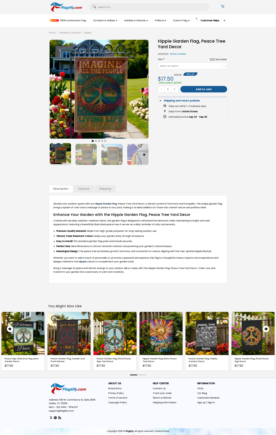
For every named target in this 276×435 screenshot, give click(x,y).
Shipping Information (164, 402)
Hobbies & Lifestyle (134, 20)
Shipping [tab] (105, 188)
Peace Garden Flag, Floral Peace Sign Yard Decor (114, 360)
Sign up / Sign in (206, 402)
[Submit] (91, 7)
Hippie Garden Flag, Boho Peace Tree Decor (160, 360)
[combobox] (159, 66)
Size (160, 59)
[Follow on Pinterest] (55, 418)
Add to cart (204, 89)
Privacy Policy (116, 393)
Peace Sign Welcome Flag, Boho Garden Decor (22, 360)
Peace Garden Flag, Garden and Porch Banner (68, 360)
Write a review (178, 53)
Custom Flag (180, 20)
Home (52, 32)
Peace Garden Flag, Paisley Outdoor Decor (203, 360)
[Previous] (55, 89)
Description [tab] (60, 188)
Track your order (162, 393)
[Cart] (222, 7)
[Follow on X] (51, 418)
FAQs (200, 388)
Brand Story (115, 388)
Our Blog (202, 393)
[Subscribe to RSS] (59, 418)
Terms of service (117, 397)
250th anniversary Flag (73, 20)
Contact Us (159, 388)
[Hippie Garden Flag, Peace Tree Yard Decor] (99, 89)
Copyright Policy (117, 402)
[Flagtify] (66, 7)
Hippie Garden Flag (106, 203)
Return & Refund (162, 397)
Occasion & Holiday (104, 20)
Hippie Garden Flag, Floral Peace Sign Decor (252, 360)
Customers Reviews (208, 397)
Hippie (87, 32)
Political (159, 20)
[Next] (142, 89)
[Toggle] (161, 100)
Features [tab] (84, 188)
